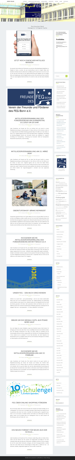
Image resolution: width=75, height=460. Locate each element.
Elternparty (59, 191)
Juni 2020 (58, 348)
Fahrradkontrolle (65, 191)
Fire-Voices (57, 195)
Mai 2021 (58, 338)
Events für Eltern (60, 234)
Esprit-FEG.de (10, 1)
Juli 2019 (58, 372)
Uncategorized (59, 256)
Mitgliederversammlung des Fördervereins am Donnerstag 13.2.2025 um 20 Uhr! (29, 120)
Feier (65, 193)
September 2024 (60, 311)
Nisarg (48, 457)
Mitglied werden (44, 1)
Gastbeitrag (59, 239)
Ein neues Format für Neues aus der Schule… (29, 431)
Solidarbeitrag (63, 212)
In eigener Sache (60, 244)
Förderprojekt (60, 197)
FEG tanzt (61, 193)
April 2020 (58, 350)
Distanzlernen (64, 185)
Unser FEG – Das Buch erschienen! (29, 293)
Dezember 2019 (59, 360)
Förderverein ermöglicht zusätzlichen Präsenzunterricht (61, 129)
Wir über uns (51, 1)
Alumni (61, 1)
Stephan (29, 64)
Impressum (59, 282)
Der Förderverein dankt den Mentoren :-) (61, 142)
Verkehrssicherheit (58, 218)
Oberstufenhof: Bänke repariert (29, 210)
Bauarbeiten (63, 182)
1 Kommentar (38, 244)
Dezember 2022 (59, 321)
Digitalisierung (59, 185)
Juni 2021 (58, 336)
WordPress (40, 457)
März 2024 (58, 314)
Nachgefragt (59, 248)
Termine (58, 253)
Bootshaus (61, 184)
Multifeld (65, 207)
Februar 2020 (59, 355)
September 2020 (60, 345)
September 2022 (60, 326)
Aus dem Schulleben (60, 231)
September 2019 (60, 367)
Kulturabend (61, 201)
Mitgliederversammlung (63, 205)
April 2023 (58, 319)
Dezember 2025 (59, 299)
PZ (56, 210)
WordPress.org (59, 392)
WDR (61, 218)
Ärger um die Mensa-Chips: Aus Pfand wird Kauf (29, 321)
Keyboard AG (57, 201)
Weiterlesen (29, 81)
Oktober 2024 (59, 309)
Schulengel (58, 210)
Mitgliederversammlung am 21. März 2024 (29, 152)
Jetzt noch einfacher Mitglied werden (29, 61)
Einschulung (58, 189)
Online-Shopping (58, 208)
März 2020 (58, 353)
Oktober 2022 (59, 323)
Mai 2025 (58, 302)
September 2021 (60, 333)
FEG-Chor (57, 193)
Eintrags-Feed (59, 387)
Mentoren (65, 201)
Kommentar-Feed (60, 390)
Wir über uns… (59, 280)
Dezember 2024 (59, 306)
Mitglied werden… (60, 266)
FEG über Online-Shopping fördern (29, 403)
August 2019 (59, 370)
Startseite (25, 1)
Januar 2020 (59, 357)
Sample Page (59, 271)
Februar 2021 (59, 340)
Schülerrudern (58, 212)
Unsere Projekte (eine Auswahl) (34, 1)
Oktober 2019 (59, 365)
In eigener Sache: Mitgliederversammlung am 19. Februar (29, 353)
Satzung (56, 1)
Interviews (59, 246)
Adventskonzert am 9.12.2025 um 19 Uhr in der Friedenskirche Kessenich (61, 87)
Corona (65, 184)
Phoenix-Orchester (64, 208)
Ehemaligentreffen (59, 187)
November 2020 (59, 343)
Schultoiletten (62, 210)
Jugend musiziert (64, 199)
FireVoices (59, 195)
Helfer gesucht (59, 199)
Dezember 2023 (59, 316)
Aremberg (61, 182)
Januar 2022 (59, 331)
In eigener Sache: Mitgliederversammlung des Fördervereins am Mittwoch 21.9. (29, 240)
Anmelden (58, 385)
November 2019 (59, 362)
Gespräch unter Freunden (61, 241)
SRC (60, 213)
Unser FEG (60, 216)
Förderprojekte (59, 236)
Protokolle (66, 1)
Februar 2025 (59, 304)
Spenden (57, 213)
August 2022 (59, 328)
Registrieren (59, 383)
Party (60, 208)
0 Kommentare (36, 64)
